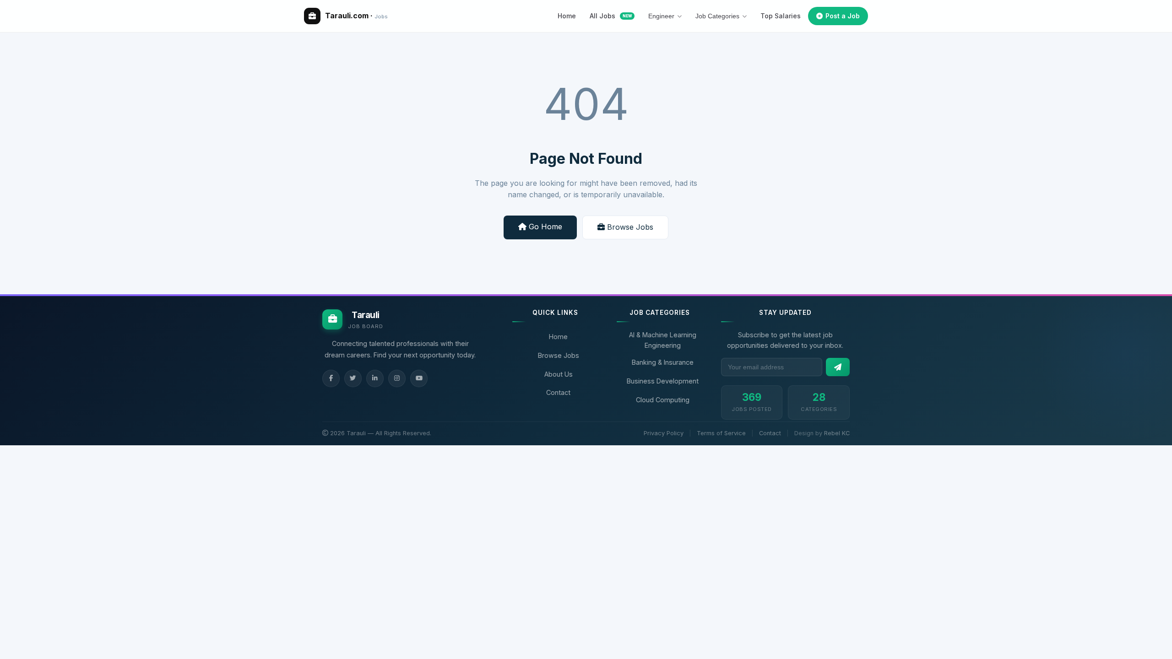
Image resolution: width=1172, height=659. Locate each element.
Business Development (663, 381)
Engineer (661, 16)
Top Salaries (780, 16)
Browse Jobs (629, 227)
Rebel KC (837, 433)
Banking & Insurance (663, 362)
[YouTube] (419, 378)
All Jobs (611, 16)
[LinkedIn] (375, 378)
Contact (558, 392)
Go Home (544, 226)
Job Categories (717, 16)
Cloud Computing (662, 400)
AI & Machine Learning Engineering (662, 340)
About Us (558, 374)
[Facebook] (331, 378)
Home (567, 16)
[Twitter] (353, 378)
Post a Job (842, 16)
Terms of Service (721, 433)
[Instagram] (397, 378)
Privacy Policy (664, 433)
